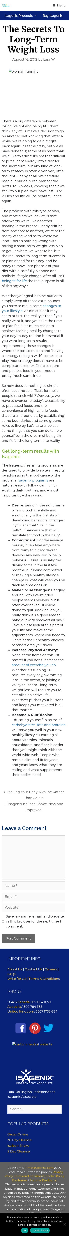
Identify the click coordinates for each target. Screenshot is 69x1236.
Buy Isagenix (53, 16)
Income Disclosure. (43, 1180)
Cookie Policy (54, 1176)
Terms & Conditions (44, 979)
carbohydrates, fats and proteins (38, 725)
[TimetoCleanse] (6, 5)
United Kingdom (20, 1011)
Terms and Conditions (29, 1176)
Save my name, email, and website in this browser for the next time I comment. (35, 921)
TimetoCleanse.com (39, 1167)
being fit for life (14, 281)
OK (24, 1230)
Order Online (17, 1134)
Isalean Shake (18, 1145)
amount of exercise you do (34, 665)
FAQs (11, 974)
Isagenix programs (32, 480)
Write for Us (16, 979)
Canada (23, 1002)
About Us (14, 969)
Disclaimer (19, 1180)
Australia (14, 1006)
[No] (64, 1224)
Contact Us (33, 969)
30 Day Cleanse (19, 1140)
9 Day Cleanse (18, 1151)
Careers (51, 969)
